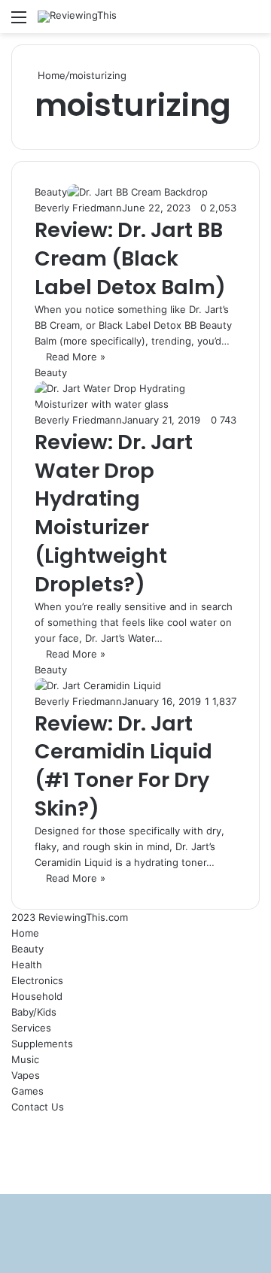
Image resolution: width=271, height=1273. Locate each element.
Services (31, 1028)
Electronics (37, 980)
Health (26, 965)
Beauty (27, 949)
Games (27, 1091)
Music (25, 1059)
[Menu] (18, 22)
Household (36, 996)
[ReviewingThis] (77, 17)
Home (50, 75)
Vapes (25, 1075)
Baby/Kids (33, 1012)
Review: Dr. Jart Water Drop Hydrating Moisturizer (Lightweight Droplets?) (114, 513)
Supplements (42, 1044)
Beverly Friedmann (78, 208)
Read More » (75, 357)
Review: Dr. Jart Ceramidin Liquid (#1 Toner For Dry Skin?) (123, 765)
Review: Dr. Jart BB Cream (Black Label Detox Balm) (130, 258)
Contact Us (37, 1107)
